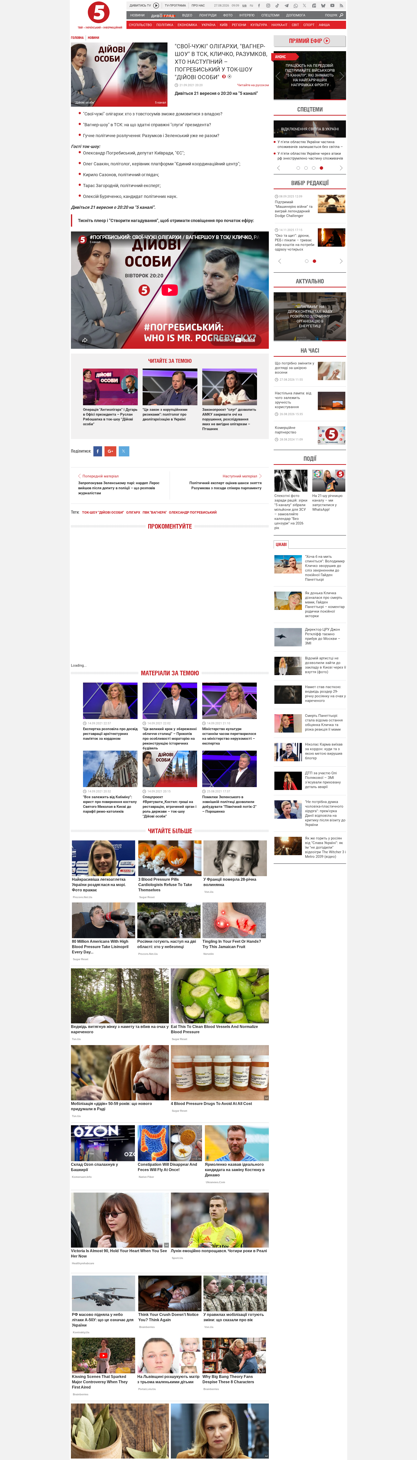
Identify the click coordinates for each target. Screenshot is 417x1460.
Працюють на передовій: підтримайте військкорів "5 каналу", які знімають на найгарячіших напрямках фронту (294, 216)
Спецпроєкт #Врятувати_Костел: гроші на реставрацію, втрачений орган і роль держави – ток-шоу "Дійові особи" (169, 806)
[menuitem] (137, 15)
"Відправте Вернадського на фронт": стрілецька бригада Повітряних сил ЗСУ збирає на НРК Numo (292, 247)
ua (244, 5)
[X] (304, 5)
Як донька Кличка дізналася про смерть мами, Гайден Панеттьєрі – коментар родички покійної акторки (325, 604)
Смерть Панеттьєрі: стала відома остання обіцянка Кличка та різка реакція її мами (324, 722)
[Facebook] (259, 5)
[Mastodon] (314, 5)
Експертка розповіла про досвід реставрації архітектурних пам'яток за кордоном (110, 734)
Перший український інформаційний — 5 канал (98, 15)
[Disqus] (170, 601)
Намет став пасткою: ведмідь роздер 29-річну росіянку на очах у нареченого (325, 694)
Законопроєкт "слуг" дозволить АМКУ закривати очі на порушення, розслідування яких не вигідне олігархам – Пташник (229, 419)
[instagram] (268, 5)
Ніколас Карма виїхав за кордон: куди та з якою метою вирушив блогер (324, 751)
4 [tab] (321, 168)
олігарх (133, 512)
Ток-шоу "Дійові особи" (103, 512)
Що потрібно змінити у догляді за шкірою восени (294, 368)
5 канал (160, 102)
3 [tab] (313, 168)
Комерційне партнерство (285, 430)
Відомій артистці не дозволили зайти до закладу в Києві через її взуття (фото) (325, 665)
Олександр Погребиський (193, 512)
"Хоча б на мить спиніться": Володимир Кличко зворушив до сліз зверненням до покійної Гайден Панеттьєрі (325, 568)
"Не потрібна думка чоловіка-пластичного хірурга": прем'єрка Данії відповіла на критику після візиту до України (325, 813)
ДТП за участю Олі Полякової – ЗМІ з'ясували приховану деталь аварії (323, 780)
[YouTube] (332, 5)
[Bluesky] (323, 5)
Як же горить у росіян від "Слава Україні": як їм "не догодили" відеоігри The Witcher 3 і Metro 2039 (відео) (325, 847)
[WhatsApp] (295, 5)
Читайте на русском (253, 84)
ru (251, 5)
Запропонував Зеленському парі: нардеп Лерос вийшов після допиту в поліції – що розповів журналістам (119, 488)
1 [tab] (292, 99)
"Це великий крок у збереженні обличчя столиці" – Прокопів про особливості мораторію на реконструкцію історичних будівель (170, 738)
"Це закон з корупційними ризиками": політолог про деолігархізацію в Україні (165, 414)
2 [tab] (328, 99)
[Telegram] (286, 5)
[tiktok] (277, 5)
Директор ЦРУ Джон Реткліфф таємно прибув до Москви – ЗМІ (322, 636)
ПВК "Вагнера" (155, 512)
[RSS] (341, 5)
